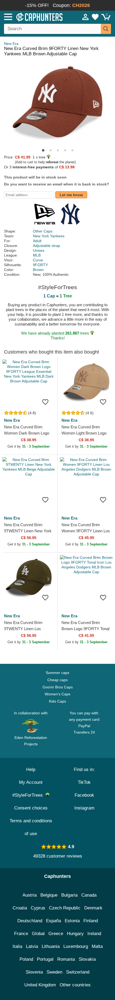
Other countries (75, 984)
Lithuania (51, 946)
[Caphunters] (33, 16)
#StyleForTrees (28, 795)
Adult (37, 241)
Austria (29, 895)
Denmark (93, 907)
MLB (37, 255)
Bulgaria (69, 895)
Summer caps (57, 672)
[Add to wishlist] (45, 402)
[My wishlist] (95, 17)
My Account (31, 782)
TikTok (84, 782)
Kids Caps (57, 701)
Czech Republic (64, 907)
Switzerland (77, 972)
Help (30, 769)
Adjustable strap (46, 245)
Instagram (84, 808)
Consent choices (31, 808)
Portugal (45, 959)
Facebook (84, 795)
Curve (38, 260)
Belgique (48, 895)
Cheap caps (57, 680)
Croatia (20, 907)
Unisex (38, 250)
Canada (89, 895)
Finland (90, 920)
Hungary (75, 933)
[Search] (106, 29)
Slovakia (87, 959)
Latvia (32, 946)
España (53, 920)
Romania (66, 959)
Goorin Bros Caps (58, 687)
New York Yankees (48, 236)
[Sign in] (85, 17)
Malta (97, 946)
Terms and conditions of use (31, 827)
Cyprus (38, 907)
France (21, 933)
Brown (38, 270)
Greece (55, 933)
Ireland (94, 933)
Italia (17, 946)
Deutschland (29, 920)
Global (38, 933)
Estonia (72, 920)
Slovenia (34, 972)
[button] (43, 150)
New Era (11, 43)
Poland (26, 959)
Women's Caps (57, 694)
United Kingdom (40, 984)
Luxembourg (75, 946)
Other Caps (42, 231)
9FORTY (40, 265)
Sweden (54, 972)
